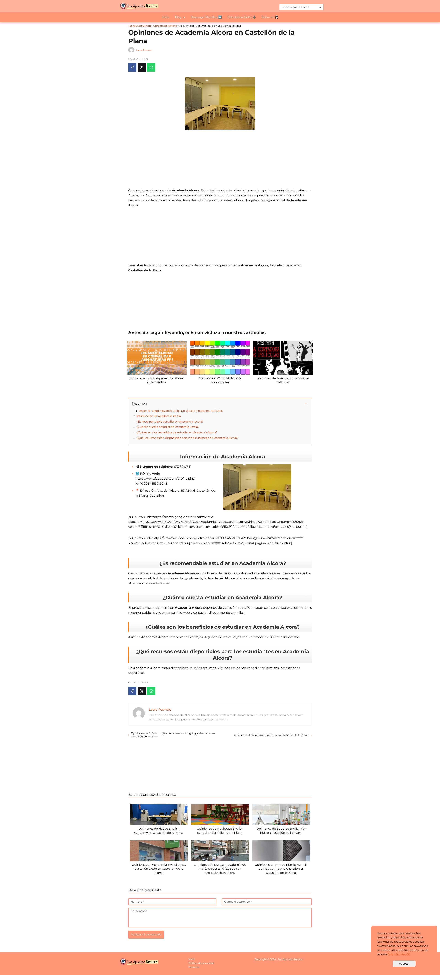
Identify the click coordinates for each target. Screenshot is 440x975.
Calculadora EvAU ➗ (242, 17)
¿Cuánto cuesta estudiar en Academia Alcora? (167, 427)
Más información (399, 954)
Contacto (194, 967)
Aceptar (404, 963)
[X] (142, 67)
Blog (178, 17)
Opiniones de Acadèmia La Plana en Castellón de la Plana (271, 735)
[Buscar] (320, 7)
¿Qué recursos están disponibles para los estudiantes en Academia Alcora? (187, 438)
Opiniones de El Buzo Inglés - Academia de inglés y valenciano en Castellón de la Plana (173, 735)
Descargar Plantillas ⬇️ (206, 17)
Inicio (165, 17)
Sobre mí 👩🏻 (270, 17)
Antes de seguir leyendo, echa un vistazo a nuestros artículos (181, 410)
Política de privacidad (201, 963)
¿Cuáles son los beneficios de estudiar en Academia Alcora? (176, 432)
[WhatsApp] (151, 67)
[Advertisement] (220, 157)
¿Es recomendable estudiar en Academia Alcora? (169, 421)
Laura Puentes (144, 50)
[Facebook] (132, 67)
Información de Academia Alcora (158, 416)
